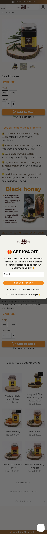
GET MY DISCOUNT (23, 283)
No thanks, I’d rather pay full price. (23, 289)
